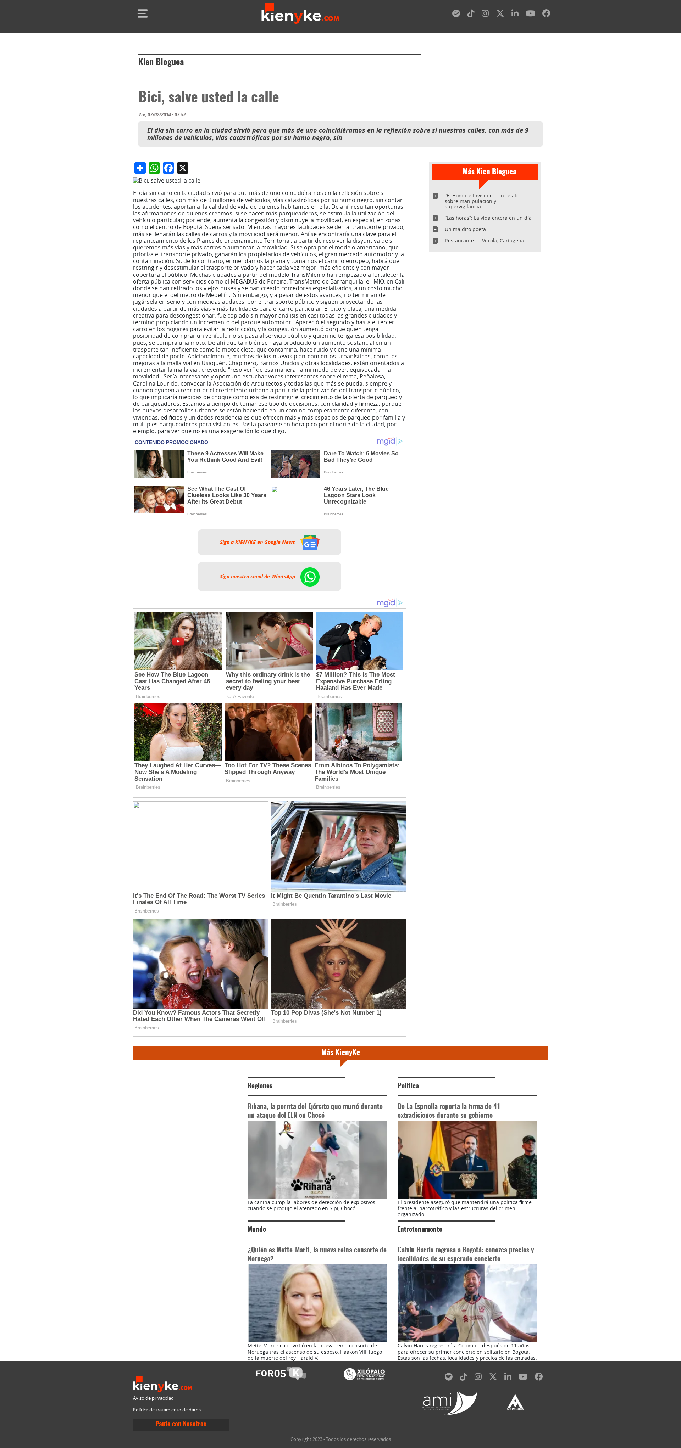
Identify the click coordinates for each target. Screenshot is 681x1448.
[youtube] (530, 14)
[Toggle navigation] (142, 13)
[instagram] (485, 14)
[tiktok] (471, 14)
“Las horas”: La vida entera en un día (488, 217)
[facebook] (546, 14)
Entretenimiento (420, 1230)
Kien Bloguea (161, 62)
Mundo (257, 1230)
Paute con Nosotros (180, 1424)
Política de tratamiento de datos (167, 1410)
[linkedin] (515, 14)
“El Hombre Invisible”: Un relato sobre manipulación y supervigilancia (482, 201)
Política (408, 1086)
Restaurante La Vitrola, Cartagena (484, 240)
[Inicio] (300, 13)
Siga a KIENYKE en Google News (258, 542)
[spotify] (456, 14)
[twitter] (500, 14)
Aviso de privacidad (153, 1398)
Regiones (260, 1086)
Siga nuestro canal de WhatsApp (258, 576)
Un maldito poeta (465, 229)
